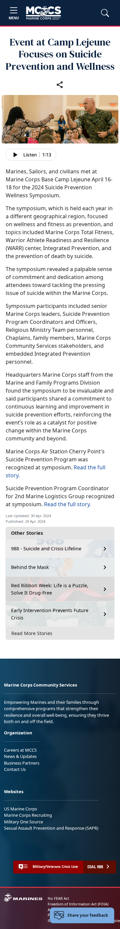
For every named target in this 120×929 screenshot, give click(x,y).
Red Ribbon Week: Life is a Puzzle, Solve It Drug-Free (49, 589)
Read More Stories (31, 633)
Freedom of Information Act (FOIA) (78, 903)
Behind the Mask (30, 567)
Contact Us (15, 769)
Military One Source (23, 822)
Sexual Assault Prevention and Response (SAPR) (51, 828)
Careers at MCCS (20, 750)
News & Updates (20, 756)
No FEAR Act (58, 898)
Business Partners (21, 763)
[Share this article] (60, 84)
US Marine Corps (20, 809)
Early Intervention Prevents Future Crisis (49, 614)
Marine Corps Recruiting (28, 815)
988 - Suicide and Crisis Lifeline (46, 548)
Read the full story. (67, 504)
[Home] (43, 13)
